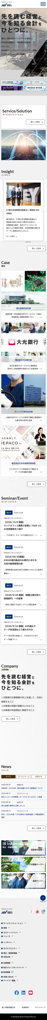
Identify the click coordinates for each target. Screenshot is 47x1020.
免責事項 (25, 1007)
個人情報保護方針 (8, 1007)
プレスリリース (24, 776)
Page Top (43, 901)
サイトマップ (40, 1007)
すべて (8, 776)
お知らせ (38, 776)
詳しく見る (35, 122)
